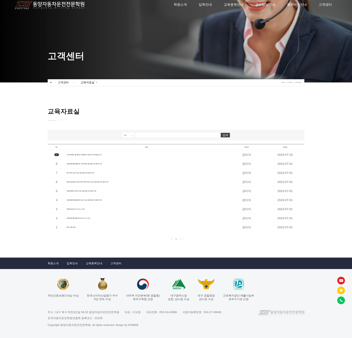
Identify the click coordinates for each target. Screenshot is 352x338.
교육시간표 (205, 24)
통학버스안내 (297, 4)
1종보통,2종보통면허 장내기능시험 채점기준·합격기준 (84, 200)
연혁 (180, 24)
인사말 (180, 14)
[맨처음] (171, 239)
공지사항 (325, 14)
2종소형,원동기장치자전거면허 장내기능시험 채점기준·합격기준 (87, 182)
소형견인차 (234, 61)
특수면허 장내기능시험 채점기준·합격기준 (80, 173)
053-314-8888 (168, 312)
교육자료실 (325, 24)
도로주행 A (265, 24)
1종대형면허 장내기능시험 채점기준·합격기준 (81, 191)
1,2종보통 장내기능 (265, 14)
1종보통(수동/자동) (233, 14)
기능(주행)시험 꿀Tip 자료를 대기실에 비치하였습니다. (84, 154)
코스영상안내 (265, 4)
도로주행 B (265, 33)
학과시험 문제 (71, 227)
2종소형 (234, 70)
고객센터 (325, 4)
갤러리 (180, 42)
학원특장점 (180, 33)
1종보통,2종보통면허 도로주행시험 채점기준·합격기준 (84, 164)
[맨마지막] (180, 239)
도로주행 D (265, 51)
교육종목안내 (234, 4)
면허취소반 (234, 88)
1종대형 (234, 42)
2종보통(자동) (233, 24)
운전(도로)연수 (233, 33)
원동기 (234, 79)
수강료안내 (205, 14)
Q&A (325, 33)
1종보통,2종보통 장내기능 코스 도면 (78, 218)
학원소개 (180, 4)
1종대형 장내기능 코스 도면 (76, 209)
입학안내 (205, 4)
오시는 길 (180, 51)
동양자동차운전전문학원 (49, 5)
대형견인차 (234, 51)
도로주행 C (265, 42)
